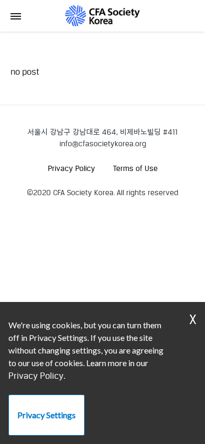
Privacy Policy (71, 168)
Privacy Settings (46, 415)
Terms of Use (135, 168)
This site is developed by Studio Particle (78, 203)
